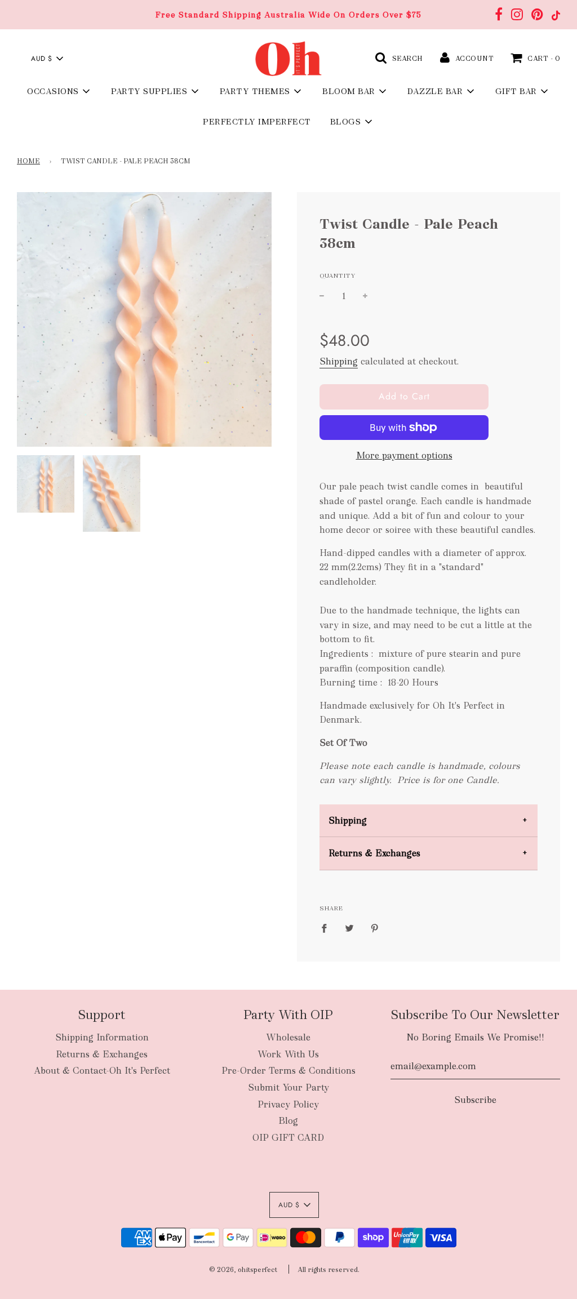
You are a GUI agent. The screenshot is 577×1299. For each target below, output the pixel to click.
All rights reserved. (328, 1269)
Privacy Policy (288, 1104)
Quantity (337, 275)
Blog (288, 1121)
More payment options (404, 455)
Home (28, 161)
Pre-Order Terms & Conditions (288, 1070)
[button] (46, 58)
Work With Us (288, 1054)
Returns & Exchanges (374, 853)
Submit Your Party (288, 1087)
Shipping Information (102, 1037)
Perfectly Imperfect (257, 122)
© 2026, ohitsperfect (243, 1269)
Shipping (338, 361)
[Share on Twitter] (349, 928)
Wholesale (288, 1037)
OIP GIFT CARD (288, 1138)
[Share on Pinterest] (374, 928)
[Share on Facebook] (327, 928)
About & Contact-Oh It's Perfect (102, 1070)
